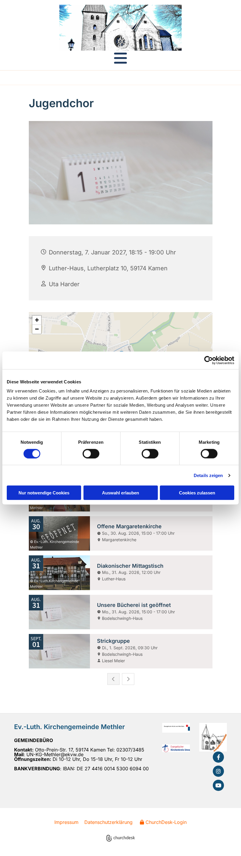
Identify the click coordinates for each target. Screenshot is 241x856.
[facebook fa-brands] (218, 757)
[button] (120, 58)
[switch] (91, 453)
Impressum (66, 822)
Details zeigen (208, 475)
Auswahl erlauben (120, 492)
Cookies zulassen (197, 492)
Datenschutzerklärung (108, 822)
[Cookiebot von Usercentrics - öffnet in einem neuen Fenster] (208, 360)
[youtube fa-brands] (218, 785)
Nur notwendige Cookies (44, 492)
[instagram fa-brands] (218, 771)
